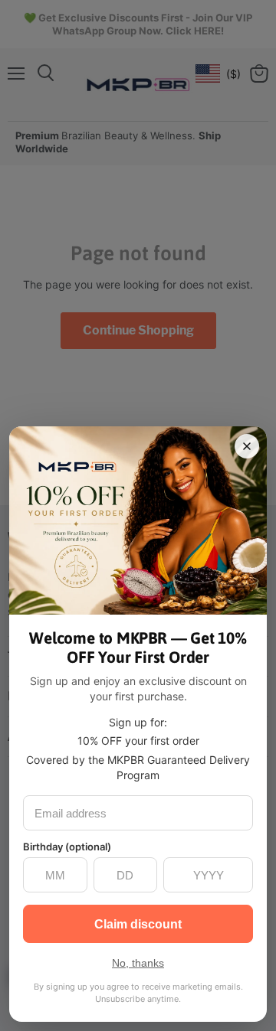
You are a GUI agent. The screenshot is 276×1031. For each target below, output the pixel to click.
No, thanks (138, 963)
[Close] (247, 446)
